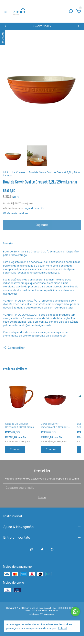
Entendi (62, 628)
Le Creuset (19, 172)
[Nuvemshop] (42, 614)
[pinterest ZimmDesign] (52, 549)
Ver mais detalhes (17, 213)
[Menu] (6, 12)
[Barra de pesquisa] (71, 12)
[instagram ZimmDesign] (31, 549)
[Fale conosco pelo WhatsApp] (75, 611)
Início (6, 172)
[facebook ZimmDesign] (42, 549)
